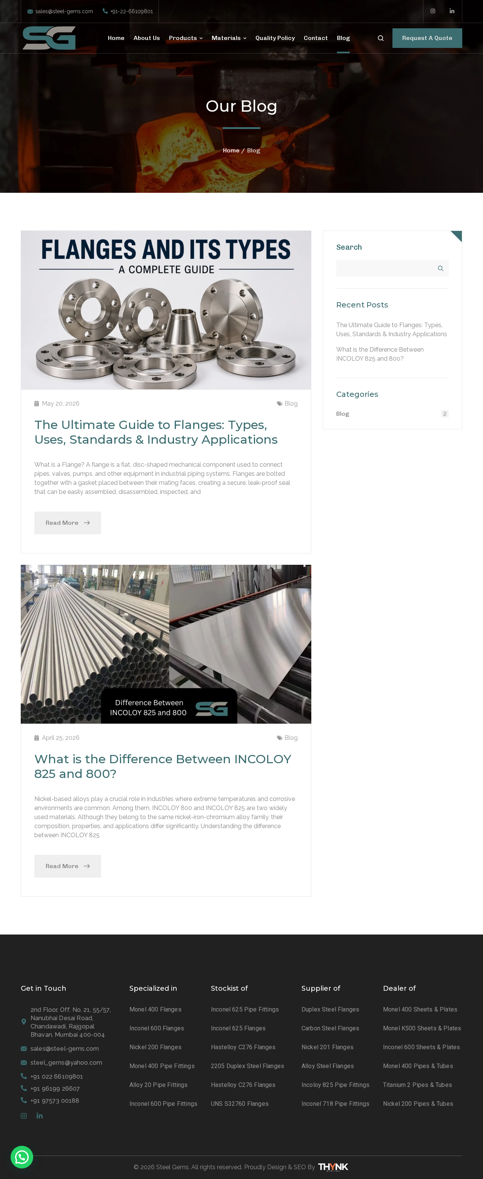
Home (231, 150)
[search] (381, 38)
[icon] (433, 11)
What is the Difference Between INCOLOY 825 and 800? (162, 766)
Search (349, 247)
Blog (291, 403)
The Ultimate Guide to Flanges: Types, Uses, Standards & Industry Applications (156, 431)
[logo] (49, 37)
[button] (22, 1157)
